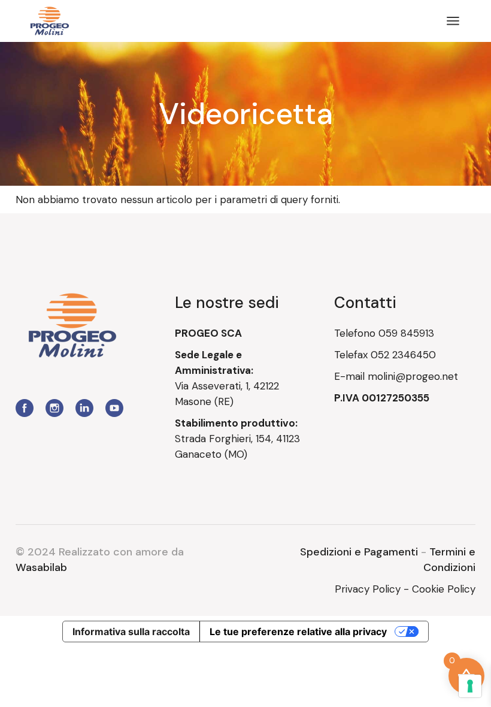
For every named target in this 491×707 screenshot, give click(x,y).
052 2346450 (403, 354)
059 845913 (406, 333)
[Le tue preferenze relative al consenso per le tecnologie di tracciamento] (470, 686)
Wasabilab (41, 567)
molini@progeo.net (413, 376)
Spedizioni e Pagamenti (359, 552)
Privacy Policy (368, 589)
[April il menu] (453, 21)
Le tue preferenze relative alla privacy (298, 631)
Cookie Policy (443, 589)
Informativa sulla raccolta (131, 631)
